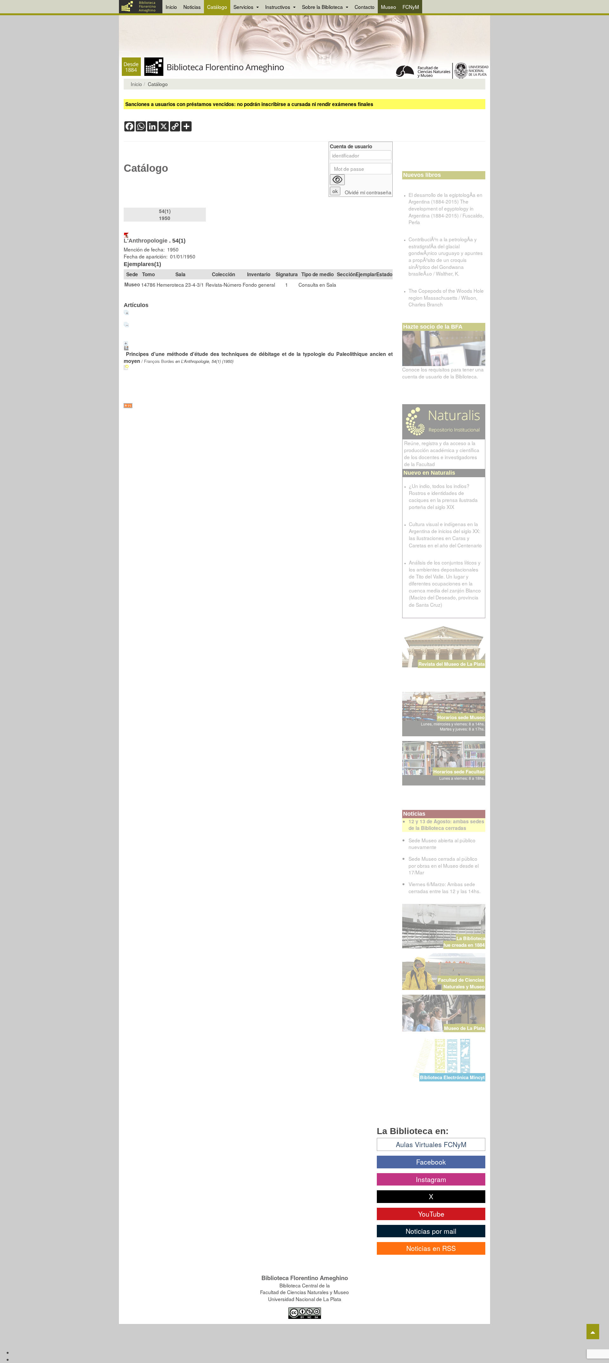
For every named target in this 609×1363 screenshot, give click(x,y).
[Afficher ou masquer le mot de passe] (337, 179)
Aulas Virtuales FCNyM (431, 1144)
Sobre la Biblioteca (323, 6)
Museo (388, 6)
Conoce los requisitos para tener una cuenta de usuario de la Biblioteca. (443, 373)
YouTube (431, 1214)
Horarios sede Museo (461, 717)
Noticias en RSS (431, 1248)
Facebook (431, 1161)
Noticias (192, 6)
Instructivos (278, 6)
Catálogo (217, 6)
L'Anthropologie (145, 240)
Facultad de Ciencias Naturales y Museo (461, 983)
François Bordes (159, 361)
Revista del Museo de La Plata (451, 663)
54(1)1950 (165, 215)
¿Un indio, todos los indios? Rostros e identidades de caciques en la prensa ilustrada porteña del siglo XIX (443, 496)
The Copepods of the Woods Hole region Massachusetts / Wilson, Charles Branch (446, 297)
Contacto (365, 6)
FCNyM (411, 6)
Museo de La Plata (464, 1028)
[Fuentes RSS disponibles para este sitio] (258, 405)
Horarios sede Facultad (459, 771)
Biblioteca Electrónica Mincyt (452, 1077)
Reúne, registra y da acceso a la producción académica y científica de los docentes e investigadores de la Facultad (441, 453)
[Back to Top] (592, 1331)
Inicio (171, 6)
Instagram (431, 1179)
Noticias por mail (431, 1231)
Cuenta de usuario (351, 146)
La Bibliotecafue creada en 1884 (464, 941)
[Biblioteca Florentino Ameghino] (140, 6)
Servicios (244, 6)
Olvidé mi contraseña (368, 192)
